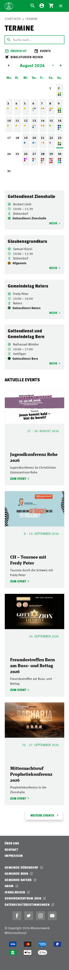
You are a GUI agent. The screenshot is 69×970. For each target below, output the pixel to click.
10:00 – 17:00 (22, 349)
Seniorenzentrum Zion (23, 898)
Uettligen (19, 353)
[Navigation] (60, 6)
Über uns (12, 843)
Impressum (14, 855)
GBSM (9, 886)
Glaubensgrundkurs (27, 241)
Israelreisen (15, 892)
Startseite (13, 18)
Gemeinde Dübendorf (22, 867)
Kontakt (11, 849)
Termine (31, 18)
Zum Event (17, 478)
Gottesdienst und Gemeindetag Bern (26, 333)
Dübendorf (20, 213)
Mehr (53, 223)
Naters (17, 303)
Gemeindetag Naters (28, 286)
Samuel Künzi (22, 249)
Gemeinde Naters (19, 879)
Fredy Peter (20, 293)
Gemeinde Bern (17, 873)
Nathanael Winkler (25, 344)
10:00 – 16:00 (22, 298)
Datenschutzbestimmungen (27, 904)
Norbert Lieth (21, 204)
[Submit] (9, 39)
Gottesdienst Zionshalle (31, 196)
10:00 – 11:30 (22, 208)
